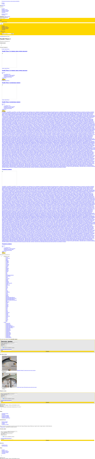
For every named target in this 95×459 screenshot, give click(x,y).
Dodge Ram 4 (81, 120)
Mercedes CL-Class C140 (37, 137)
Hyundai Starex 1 (13, 130)
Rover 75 (28, 227)
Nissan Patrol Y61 (87, 145)
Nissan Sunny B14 (36, 147)
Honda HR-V (18, 127)
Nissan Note (54, 145)
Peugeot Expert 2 (89, 150)
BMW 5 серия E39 (70, 113)
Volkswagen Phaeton (43, 165)
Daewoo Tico (65, 194)
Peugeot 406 (31, 150)
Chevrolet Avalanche (52, 115)
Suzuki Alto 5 (26, 155)
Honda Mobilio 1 (48, 127)
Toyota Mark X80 (45, 235)
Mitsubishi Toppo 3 (10, 218)
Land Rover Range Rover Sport (83, 134)
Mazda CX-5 (41, 136)
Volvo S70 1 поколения (14, 167)
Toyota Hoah (37, 234)
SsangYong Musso (87, 153)
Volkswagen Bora (21, 163)
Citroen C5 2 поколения (54, 119)
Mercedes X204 (82, 139)
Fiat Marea (56, 121)
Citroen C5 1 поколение (45, 119)
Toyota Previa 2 (80, 235)
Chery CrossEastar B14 (9, 115)
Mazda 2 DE (21, 210)
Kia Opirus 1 (14, 133)
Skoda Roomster (30, 153)
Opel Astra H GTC (38, 148)
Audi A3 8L (16, 112)
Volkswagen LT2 (52, 164)
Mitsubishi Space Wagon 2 (87, 143)
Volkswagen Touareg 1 (12, 166)
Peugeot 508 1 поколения (58, 150)
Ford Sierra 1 (30, 124)
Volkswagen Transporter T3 (44, 166)
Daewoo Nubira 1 (54, 194)
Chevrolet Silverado (11, 117)
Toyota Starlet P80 (12, 162)
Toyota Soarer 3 (61, 161)
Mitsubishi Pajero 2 (86, 142)
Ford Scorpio (26, 124)
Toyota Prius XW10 (87, 235)
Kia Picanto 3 (23, 133)
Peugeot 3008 (17, 150)
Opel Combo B (60, 148)
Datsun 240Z (91, 194)
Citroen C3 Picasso (9, 119)
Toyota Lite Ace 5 (18, 235)
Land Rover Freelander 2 (56, 134)
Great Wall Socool (64, 125)
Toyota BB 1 (66, 156)
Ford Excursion (46, 122)
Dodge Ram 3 (77, 120)
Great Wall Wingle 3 (71, 125)
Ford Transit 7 (87, 124)
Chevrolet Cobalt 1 (12, 116)
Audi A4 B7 (37, 112)
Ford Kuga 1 (53, 123)
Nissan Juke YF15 (80, 219)
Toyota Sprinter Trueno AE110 (87, 161)
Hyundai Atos (65, 202)
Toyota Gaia (49, 159)
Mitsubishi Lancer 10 (80, 141)
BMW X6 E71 (45, 114)
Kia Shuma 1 (54, 133)
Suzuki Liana (80, 155)
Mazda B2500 (23, 136)
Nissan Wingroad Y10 (81, 147)
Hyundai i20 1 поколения (61, 128)
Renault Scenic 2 (75, 226)
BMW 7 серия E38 (5, 114)
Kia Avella (35, 132)
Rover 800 (34, 227)
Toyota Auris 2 (38, 156)
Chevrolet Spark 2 (27, 117)
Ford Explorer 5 (91, 122)
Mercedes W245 (59, 139)
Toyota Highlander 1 (79, 159)
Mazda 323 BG (67, 210)
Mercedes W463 (71, 139)
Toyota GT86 (53, 159)
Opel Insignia (91, 148)
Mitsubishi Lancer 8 (8, 142)
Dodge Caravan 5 (39, 120)
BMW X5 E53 (35, 114)
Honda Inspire (22, 127)
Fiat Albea (25, 121)
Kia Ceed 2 (68, 132)
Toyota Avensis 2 (49, 156)
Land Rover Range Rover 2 (64, 134)
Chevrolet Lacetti (67, 116)
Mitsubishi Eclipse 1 (75, 140)
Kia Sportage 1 (84, 133)
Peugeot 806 (73, 150)
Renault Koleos (87, 151)
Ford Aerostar (85, 121)
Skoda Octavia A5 (9, 153)
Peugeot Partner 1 (14, 151)
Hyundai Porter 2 (23, 129)
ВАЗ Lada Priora (47, 167)
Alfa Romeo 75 (67, 186)
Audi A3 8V (24, 112)
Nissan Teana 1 (47, 147)
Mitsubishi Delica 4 (50, 140)
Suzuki (4, 36)
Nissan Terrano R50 (70, 147)
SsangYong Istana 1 (67, 153)
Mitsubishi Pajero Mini (19, 143)
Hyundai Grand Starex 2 (39, 128)
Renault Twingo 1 (5, 227)
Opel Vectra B (51, 149)
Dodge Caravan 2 (22, 120)
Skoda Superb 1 (36, 153)
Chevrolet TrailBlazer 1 (82, 117)
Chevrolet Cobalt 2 (19, 116)
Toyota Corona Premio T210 (39, 158)
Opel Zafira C (75, 149)
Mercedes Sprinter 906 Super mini (16, 138)
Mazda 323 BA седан (36, 210)
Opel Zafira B (70, 149)
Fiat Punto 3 (73, 121)
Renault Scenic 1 (69, 226)
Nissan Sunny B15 (42, 147)
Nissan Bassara (88, 218)
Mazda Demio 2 (60, 136)
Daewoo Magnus (29, 194)
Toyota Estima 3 (43, 159)
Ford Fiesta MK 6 (9, 123)
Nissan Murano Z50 (29, 145)
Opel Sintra (37, 149)
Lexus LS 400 (45, 135)
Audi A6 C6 (65, 112)
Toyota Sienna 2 (50, 161)
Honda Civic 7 (72, 126)
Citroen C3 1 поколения (83, 118)
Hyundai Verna (60, 130)
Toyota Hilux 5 (6, 234)
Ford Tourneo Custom (53, 124)
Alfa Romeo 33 (61, 186)
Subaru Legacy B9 (68, 154)
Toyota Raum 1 (12, 161)
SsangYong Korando (74, 153)
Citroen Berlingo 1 (66, 118)
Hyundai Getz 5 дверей (31, 128)
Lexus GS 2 (9, 135)
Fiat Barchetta (29, 121)
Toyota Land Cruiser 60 (76, 234)
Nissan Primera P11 (40, 146)
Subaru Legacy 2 (50, 154)
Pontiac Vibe (31, 151)
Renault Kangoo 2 (76, 151)
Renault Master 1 (31, 226)
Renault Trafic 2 (91, 226)
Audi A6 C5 (61, 112)
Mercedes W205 (15, 139)
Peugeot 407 (35, 150)
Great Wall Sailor (58, 125)
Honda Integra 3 (27, 127)
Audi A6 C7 (76, 112)
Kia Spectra (75, 133)
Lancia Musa (17, 134)
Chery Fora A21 (16, 115)
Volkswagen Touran (27, 166)
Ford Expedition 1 (52, 122)
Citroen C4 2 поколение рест (36, 119)
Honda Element (4, 127)
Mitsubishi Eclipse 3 (88, 140)
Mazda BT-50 (37, 136)
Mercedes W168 (86, 138)
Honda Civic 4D (57, 126)
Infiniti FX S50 (65, 130)
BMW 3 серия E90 (51, 113)
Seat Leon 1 (70, 227)
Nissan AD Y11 (43, 218)
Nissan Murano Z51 (35, 145)
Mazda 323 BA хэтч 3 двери (44, 210)
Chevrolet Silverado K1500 (19, 117)
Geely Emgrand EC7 (9, 125)
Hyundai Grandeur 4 (53, 128)
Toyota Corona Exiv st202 (22, 158)
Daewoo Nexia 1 (39, 194)
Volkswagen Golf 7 (6, 164)
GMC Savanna (24, 125)
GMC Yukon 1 (35, 125)
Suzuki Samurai (84, 155)
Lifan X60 (84, 135)
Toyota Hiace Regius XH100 (71, 159)
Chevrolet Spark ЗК (33, 117)
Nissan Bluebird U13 (10, 219)
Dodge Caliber (16, 120)
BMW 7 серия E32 (90, 113)
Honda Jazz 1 (33, 127)
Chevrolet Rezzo (5, 117)
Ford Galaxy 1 (38, 123)
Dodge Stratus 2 (9, 121)
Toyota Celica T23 (57, 157)
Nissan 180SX (21, 218)
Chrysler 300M (14, 118)
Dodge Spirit (86, 120)
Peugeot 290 (12, 150)
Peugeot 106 (84, 149)
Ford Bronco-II (89, 121)
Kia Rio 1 (30, 133)
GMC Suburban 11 (30, 125)
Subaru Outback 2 (84, 154)
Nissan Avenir (76, 218)
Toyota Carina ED (18, 157)
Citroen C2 (77, 118)
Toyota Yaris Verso (9, 163)
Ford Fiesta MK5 (14, 123)
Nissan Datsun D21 (55, 219)
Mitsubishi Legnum (21, 142)
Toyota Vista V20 (53, 162)
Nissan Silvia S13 (81, 146)
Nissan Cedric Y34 (31, 219)
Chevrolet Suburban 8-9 (49, 117)
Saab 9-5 (45, 227)
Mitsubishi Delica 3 (44, 140)
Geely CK (3, 125)
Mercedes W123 (58, 138)
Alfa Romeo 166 (49, 186)
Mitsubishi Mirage (34, 142)
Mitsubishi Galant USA (31, 141)
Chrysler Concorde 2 (20, 118)
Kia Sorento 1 (63, 133)
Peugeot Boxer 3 (83, 150)
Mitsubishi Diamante (57, 140)
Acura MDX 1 (4, 186)
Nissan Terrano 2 (64, 147)
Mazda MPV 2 (75, 136)
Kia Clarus (89, 132)
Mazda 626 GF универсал (16, 136)
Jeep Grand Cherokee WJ (88, 131)
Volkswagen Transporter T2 (35, 166)
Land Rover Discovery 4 (39, 134)
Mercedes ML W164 (63, 137)
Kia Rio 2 (34, 133)
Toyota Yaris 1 (84, 162)
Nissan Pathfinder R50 (59, 145)
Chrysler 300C (9, 118)
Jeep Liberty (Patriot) (30, 132)
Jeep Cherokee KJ (64, 131)
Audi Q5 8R (89, 112)
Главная (3, 8)
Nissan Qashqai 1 (53, 146)
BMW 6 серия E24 (77, 113)
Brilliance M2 (50, 114)
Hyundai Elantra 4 (82, 202)
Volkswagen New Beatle (66, 164)
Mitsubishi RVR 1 (51, 143)
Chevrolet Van (4, 118)
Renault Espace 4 (58, 151)
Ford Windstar (92, 124)
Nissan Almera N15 (64, 218)
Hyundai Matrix (18, 129)
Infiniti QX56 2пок (5, 131)
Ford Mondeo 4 (84, 123)
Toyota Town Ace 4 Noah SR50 (45, 162)
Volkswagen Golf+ (21, 164)
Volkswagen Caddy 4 (42, 163)
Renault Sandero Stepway (62, 226)
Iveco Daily (34, 131)
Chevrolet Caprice (86, 115)
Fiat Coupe (43, 121)
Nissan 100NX (16, 218)
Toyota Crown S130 (86, 158)
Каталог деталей (5, 9)
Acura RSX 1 (19, 186)
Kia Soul (72, 133)
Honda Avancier (36, 126)
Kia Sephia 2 (50, 133)
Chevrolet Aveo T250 (59, 115)
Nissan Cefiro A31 (37, 219)
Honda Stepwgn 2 (8, 202)
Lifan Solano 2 (80, 135)
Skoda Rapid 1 (20, 153)
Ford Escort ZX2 (41, 122)
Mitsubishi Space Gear (63, 143)
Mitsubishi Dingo (63, 140)
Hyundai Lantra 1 (6, 129)
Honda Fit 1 (9, 127)
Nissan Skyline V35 (29, 147)
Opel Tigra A (41, 149)
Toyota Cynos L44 (27, 159)
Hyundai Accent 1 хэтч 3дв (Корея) (48, 202)
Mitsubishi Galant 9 (25, 141)
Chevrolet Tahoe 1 (63, 117)
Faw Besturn (15, 121)
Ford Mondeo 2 (74, 123)
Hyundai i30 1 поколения (70, 128)
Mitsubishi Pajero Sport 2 (44, 143)
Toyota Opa (55, 235)
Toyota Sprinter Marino (67, 161)
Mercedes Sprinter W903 (34, 138)
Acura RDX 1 (14, 186)
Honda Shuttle (89, 127)
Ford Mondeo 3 (79, 123)
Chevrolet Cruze (31, 116)
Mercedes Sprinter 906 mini (6, 138)
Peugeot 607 (69, 150)
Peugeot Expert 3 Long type (6, 151)
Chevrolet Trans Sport (89, 117)
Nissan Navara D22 (42, 145)
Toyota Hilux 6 (11, 234)
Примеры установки (5, 10)
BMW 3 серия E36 (38, 113)
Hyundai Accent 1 (39, 202)
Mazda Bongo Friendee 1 (30, 136)
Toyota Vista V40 (59, 162)
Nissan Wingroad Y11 (89, 147)
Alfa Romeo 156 (38, 186)
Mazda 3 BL (26, 210)
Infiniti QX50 (87, 130)
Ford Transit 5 (73, 124)
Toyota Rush (40, 161)
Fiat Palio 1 (60, 121)
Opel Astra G (24, 148)
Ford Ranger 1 (12, 124)
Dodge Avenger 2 (11, 120)
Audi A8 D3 (80, 112)
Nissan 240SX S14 (32, 218)
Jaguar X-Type (54, 131)
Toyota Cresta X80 (73, 158)
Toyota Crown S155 (14, 159)
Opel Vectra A (46, 149)
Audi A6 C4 (56, 112)
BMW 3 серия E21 (16, 113)
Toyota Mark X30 (39, 235)
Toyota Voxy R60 (69, 162)
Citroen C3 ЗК (14, 119)
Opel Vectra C (56, 149)
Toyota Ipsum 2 (49, 234)
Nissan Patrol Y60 (80, 145)
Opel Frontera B (85, 148)
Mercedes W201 (91, 138)
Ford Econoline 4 (20, 122)
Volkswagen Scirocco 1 (83, 165)
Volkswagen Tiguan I (5, 166)
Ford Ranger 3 (16, 124)
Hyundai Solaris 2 (63, 129)
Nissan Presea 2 (27, 146)
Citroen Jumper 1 (73, 119)
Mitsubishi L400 (74, 141)
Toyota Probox (7, 161)
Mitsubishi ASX (13, 140)
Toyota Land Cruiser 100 (60, 234)
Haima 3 (82, 125)
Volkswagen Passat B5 (13, 165)
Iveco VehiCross (44, 131)
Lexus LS (37, 135)
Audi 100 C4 (88, 186)
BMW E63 (20, 114)
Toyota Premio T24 (70, 235)
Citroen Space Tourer (84, 119)
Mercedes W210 (32, 139)
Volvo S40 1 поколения (91, 166)
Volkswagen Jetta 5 (40, 164)
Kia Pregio (27, 133)
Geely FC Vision (15, 125)
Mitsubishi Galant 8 (18, 141)
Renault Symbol (86, 226)
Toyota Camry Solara (76, 156)
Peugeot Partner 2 (20, 151)
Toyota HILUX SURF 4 (30, 234)
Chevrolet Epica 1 (43, 116)
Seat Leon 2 (75, 227)
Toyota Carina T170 (24, 157)
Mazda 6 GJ (86, 210)
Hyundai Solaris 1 (57, 129)
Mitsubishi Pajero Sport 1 (35, 143)
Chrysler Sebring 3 (60, 118)
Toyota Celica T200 (51, 157)
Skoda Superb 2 (41, 153)
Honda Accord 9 (25, 126)
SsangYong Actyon (52, 153)
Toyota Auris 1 (33, 156)
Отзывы (3, 3)
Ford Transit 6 (78, 124)
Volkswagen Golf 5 (85, 163)
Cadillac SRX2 (76, 114)
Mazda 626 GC (90, 210)
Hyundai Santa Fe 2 (44, 129)
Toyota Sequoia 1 (44, 161)
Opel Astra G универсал (31, 148)
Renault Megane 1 (42, 226)
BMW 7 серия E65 (12, 114)
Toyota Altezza (28, 156)
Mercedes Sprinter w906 (42, 138)
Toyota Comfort (70, 157)
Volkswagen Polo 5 (76, 165)
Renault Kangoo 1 (69, 151)
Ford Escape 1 (26, 122)
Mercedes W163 (75, 138)
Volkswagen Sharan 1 (90, 165)
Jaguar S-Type (49, 131)
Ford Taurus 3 (39, 124)
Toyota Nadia (50, 235)
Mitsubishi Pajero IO (12, 143)
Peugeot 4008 (26, 150)
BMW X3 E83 (30, 114)
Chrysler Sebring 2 (53, 118)
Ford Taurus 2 (35, 124)
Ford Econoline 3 (15, 122)
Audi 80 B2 (92, 186)
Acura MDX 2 (9, 186)
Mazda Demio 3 (65, 136)
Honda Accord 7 (5, 126)
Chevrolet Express (61, 116)
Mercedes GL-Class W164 (55, 137)
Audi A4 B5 (28, 112)
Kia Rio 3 (37, 133)
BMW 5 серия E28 (57, 113)
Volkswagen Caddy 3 (35, 163)
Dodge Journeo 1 (57, 120)
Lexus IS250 (29, 135)
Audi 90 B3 (12, 112)
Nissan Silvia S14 (87, 146)
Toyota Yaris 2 (89, 162)
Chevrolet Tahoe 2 (69, 117)
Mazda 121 (17, 210)
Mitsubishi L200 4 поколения (66, 141)
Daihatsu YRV (86, 194)
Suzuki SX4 (6, 156)
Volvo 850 (72, 166)
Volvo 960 (81, 166)
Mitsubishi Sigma (56, 143)
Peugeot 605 (64, 150)
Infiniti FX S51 (70, 130)
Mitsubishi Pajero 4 (6, 143)
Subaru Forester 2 (27, 154)
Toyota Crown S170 (21, 159)
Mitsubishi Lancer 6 (87, 141)
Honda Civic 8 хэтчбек (79, 126)
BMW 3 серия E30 (23, 113)
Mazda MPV (71, 136)
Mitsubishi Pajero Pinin (27, 143)
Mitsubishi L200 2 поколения (47, 141)
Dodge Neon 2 (62, 120)
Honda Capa (41, 126)
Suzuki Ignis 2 (66, 155)
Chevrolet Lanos (73, 116)
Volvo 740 (69, 166)
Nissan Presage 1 (11, 146)
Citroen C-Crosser (72, 118)
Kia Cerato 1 (77, 132)
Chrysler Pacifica (34, 118)
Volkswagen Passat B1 (73, 164)
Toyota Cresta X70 (67, 158)
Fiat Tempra (80, 121)
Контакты (3, 12)
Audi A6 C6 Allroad (70, 112)
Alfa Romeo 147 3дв (24, 186)
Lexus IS (20, 135)
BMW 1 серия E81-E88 (9, 113)
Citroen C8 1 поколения (62, 119)
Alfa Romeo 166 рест (55, 186)
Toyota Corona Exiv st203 (30, 158)
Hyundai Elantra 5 (88, 202)
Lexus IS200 (25, 135)
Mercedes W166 (80, 138)
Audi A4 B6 (33, 112)
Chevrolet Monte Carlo (79, 116)
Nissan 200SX (26, 218)
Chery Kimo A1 (21, 115)
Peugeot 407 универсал (41, 150)
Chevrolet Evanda (55, 116)
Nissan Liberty (90, 219)
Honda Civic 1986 (51, 126)
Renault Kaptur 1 (81, 151)
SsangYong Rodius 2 (15, 154)
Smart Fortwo (47, 153)
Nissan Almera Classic (50, 218)
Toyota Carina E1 (12, 157)
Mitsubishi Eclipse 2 (82, 140)
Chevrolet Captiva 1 (6, 116)
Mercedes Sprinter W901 (26, 138)
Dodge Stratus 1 (4, 121)
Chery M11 (26, 115)
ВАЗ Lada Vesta (53, 167)
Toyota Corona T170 (47, 158)
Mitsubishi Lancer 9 (15, 142)
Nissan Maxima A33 (9, 145)
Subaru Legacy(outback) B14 (76, 154)
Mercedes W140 (69, 138)
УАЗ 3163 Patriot (59, 167)
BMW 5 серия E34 (64, 113)
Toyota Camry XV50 (5, 157)
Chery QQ (30, 115)
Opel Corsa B (65, 148)
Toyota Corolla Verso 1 (13, 158)
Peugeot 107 (88, 149)
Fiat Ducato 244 (52, 121)
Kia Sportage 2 (90, 133)
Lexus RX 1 (54, 135)
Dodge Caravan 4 (34, 120)
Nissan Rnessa (69, 146)
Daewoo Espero (17, 194)
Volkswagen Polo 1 (56, 165)
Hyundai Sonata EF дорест (76, 129)
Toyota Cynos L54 (34, 159)
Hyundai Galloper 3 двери (10, 128)
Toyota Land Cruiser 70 (84, 234)
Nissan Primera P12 (47, 146)
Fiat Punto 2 (69, 121)
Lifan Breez (63, 135)
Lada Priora (7, 134)
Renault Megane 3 (55, 226)
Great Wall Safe (53, 125)
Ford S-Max (21, 124)
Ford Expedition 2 (58, 122)
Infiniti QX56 (91, 130)
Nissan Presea (23, 146)
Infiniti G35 (82, 130)
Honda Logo (43, 127)
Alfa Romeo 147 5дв (31, 186)
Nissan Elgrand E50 (62, 219)
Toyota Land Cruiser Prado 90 (10, 235)
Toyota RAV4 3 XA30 (33, 161)
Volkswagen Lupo (58, 164)
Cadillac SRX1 (71, 114)
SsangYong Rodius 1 (8, 154)
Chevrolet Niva (86, 116)
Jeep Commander (76, 131)
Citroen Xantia (90, 119)
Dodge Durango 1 (46, 120)
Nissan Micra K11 (16, 145)
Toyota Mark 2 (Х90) (32, 235)
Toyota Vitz (64, 162)
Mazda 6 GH (81, 210)
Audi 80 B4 (8, 112)
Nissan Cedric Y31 (24, 219)
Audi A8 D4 (84, 112)
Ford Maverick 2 (63, 123)
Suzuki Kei (75, 155)
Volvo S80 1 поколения (22, 167)
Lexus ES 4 (90, 134)
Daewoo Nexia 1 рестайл (47, 194)
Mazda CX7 (46, 136)
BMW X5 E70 (40, 114)
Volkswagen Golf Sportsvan (13, 164)
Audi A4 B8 (41, 112)
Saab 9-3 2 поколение (40, 227)
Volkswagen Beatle (15, 163)
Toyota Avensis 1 (43, 156)
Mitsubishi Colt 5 (32, 140)
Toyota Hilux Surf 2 (23, 234)
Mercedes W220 (48, 139)
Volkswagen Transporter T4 (53, 166)
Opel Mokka (17, 149)
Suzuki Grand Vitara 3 (54, 155)
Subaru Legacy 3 (56, 154)
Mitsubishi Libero (27, 142)
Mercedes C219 (30, 137)
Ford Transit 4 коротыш (67, 124)
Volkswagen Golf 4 (79, 163)
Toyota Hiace (58, 159)
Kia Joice (92, 132)
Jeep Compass (81, 131)
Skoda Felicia (89, 227)
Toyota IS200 (54, 234)
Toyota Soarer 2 (55, 161)
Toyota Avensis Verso (55, 156)
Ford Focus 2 (24, 123)
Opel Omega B (32, 149)
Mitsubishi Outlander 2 (56, 142)
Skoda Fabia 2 (84, 227)
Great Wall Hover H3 (47, 125)
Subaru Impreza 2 (33, 154)
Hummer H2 (30, 202)
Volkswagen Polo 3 (63, 165)
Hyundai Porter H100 (30, 129)
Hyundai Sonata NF (7, 130)
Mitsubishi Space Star (78, 143)
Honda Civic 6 (67, 126)
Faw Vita (21, 121)
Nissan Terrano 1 (58, 147)
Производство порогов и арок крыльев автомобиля (10, 1)
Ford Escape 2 (31, 122)
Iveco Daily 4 (39, 131)
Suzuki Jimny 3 (70, 155)
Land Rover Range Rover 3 (73, 134)
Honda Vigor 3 (25, 202)
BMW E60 (17, 114)
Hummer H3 (34, 202)
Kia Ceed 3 (72, 132)
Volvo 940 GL (77, 166)
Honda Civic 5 (62, 126)
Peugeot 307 (22, 150)
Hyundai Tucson (54, 130)
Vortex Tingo (28, 167)
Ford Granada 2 (47, 123)
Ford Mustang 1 (90, 123)
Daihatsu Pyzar (75, 194)
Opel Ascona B (15, 148)
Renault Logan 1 (19, 226)
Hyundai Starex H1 (25, 130)
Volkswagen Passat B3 (88, 164)
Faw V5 (18, 121)
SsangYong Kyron (81, 153)
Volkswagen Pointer (50, 165)
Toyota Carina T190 (31, 157)
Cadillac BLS (55, 114)
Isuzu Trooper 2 (29, 131)
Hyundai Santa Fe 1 (37, 129)
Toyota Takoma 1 (36, 162)
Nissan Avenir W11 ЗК (82, 218)
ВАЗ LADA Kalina (42, 167)
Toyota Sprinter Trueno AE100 (76, 161)
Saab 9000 (52, 227)
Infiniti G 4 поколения (76, 130)
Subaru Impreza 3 (39, 154)
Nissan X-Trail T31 (9, 148)
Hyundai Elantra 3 (76, 202)
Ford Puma (7, 124)
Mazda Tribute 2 (14, 137)
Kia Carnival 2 (60, 132)
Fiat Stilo (76, 121)
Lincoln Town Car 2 (12, 210)
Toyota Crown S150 (7, 159)
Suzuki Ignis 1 (61, 155)
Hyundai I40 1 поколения (87, 128)
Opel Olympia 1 (27, 149)
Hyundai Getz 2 (16, 128)
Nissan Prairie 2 (6, 146)
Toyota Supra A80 (31, 162)
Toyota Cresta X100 (60, 158)
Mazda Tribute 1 (8, 137)
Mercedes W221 (54, 139)
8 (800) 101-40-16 (7, 16)
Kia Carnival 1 (55, 132)
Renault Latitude (14, 226)
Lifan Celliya (67, 135)
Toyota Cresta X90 (80, 158)
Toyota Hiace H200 (63, 159)
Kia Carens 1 (40, 132)
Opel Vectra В (60, 149)
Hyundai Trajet (49, 130)
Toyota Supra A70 (24, 162)
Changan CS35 (81, 114)
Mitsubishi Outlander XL (72, 142)
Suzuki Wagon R (16, 156)
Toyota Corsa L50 (54, 158)
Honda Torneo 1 (19, 202)
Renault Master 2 (36, 226)
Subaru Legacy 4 (62, 154)
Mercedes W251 (65, 139)
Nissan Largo (85, 219)
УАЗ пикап (64, 167)
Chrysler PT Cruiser (41, 118)
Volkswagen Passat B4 (5, 165)
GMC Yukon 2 (40, 125)
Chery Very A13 (40, 115)
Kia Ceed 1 (64, 132)
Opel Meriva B (12, 149)
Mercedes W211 (37, 139)
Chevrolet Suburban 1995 (41, 117)
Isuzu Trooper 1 (24, 131)
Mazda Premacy (90, 136)
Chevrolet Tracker (75, 117)
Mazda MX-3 (85, 136)
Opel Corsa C (70, 148)
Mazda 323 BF (62, 210)
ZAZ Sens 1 (33, 167)
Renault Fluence (63, 151)
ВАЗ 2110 (36, 167)
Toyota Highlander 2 (86, 159)
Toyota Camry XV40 (90, 156)
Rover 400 (24, 227)
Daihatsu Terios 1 (81, 194)
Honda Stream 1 (14, 202)
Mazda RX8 (4, 137)
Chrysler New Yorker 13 (28, 118)
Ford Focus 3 (29, 123)
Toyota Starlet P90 (18, 162)
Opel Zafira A (65, 149)
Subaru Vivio (17, 155)
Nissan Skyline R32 (9, 147)
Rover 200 (9, 227)
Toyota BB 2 (71, 156)
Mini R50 (86, 139)
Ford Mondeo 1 (68, 123)
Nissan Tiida (76, 147)
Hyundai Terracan (31, 130)
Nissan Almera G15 (57, 218)
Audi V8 (3, 113)
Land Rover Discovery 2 (23, 134)
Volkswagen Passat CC (35, 165)
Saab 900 (48, 227)
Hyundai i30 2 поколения (79, 128)
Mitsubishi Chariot (26, 140)
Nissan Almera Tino (70, 218)
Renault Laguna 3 (8, 226)
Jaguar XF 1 (59, 131)
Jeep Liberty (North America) (21, 132)
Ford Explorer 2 (75, 122)
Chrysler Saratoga (47, 118)
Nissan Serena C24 (75, 146)
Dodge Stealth (91, 120)
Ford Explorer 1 (70, 122)
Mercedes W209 (26, 139)
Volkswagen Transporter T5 (62, 166)
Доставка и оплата (5, 11)
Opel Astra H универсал (45, 148)
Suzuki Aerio (22, 155)
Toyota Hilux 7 (17, 234)
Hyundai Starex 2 (19, 130)
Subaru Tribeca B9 (12, 155)
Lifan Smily (71, 135)
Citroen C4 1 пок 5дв (28, 119)
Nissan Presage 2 (17, 146)
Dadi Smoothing (11, 194)
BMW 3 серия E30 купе (30, 113)
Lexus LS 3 (41, 135)
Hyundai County (70, 202)
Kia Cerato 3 (85, 132)
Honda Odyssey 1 (61, 127)
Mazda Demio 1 (54, 136)
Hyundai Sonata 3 (69, 129)
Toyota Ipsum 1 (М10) (42, 234)
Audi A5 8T (45, 112)
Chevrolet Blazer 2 (79, 115)
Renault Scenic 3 (80, 226)
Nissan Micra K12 (22, 145)
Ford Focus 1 (20, 123)
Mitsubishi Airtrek (8, 140)
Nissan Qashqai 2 (59, 146)
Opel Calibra (56, 148)
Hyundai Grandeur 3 (46, 128)
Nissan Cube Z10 (43, 219)
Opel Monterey (22, 149)
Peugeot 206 (93, 149)
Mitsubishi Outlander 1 (48, 142)
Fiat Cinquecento (39, 121)
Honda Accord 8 (19, 126)
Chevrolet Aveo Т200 (66, 115)
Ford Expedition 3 (64, 122)
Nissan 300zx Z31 (38, 218)
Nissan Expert (74, 219)
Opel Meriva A (7, 149)
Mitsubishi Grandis (39, 141)
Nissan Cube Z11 (49, 219)
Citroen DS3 (68, 119)
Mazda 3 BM (30, 210)
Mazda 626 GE (9, 136)
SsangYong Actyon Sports (60, 153)
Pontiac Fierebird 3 (26, 151)
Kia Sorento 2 (68, 133)
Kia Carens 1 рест (45, 132)
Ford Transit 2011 (60, 124)
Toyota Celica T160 (38, 157)
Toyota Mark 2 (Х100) (25, 235)
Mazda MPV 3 (80, 136)
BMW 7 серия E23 (83, 113)
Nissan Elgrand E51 (68, 219)
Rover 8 (31, 227)
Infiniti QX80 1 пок (11, 131)
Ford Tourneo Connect (45, 124)
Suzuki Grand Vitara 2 (38, 155)
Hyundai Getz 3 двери (23, 128)
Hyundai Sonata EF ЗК (84, 129)
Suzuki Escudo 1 (31, 155)
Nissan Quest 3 (64, 146)
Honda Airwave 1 (31, 126)
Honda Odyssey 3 (73, 127)
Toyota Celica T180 (44, 157)
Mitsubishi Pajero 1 (79, 142)
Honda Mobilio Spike (54, 127)
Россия (3, 2)
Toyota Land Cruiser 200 (69, 234)
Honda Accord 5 (87, 125)
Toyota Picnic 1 (59, 235)
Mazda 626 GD (4, 136)
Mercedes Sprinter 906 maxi (76, 137)
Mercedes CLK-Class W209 (46, 137)
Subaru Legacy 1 (45, 154)
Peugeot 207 (4, 150)
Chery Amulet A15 (88, 114)
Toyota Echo (39, 159)
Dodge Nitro (67, 120)
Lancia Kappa (12, 134)
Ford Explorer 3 (80, 122)
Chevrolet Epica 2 (49, 116)
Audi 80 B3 (4, 112)
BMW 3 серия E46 (44, 113)
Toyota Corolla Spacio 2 (6, 158)
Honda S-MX (84, 127)
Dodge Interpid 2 (51, 120)
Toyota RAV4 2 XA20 (26, 161)
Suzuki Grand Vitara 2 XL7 (46, 155)
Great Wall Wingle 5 (78, 125)
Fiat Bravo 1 (34, 121)
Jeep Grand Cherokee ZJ (13, 132)
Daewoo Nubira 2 (60, 194)
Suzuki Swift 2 (90, 155)
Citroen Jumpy (78, 119)
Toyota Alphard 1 (22, 156)
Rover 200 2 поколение (15, 227)
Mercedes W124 (63, 138)
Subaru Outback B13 (5, 155)
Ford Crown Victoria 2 (8, 122)
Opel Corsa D (75, 148)
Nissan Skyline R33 (16, 147)
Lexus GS (5, 135)
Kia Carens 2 (50, 132)
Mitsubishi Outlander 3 (64, 142)
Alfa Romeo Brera (73, 186)
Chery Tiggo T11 (35, 115)
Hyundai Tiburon (37, 130)
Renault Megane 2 (49, 226)
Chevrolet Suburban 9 (56, 117)
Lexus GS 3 (13, 135)
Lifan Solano (76, 135)
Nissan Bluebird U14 (17, 219)
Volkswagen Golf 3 (72, 163)
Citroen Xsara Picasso (5, 194)
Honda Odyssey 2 (67, 127)
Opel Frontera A (80, 148)
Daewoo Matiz (34, 194)
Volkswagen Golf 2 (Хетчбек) (64, 163)
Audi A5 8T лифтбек (50, 112)
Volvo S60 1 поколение (6, 167)
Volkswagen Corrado (49, 163)
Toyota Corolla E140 (83, 157)
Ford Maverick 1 (57, 123)
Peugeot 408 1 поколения (49, 150)
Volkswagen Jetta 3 (34, 164)
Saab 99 (55, 227)
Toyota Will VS (74, 162)
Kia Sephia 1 (45, 133)
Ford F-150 (4, 123)
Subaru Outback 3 (90, 154)
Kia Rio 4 (41, 133)
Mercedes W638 (76, 139)
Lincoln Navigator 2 (90, 135)
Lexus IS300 (34, 135)
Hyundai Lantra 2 (12, 129)
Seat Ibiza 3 (62, 227)
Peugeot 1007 (79, 149)
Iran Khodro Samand (18, 131)
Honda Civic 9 (85, 126)
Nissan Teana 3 (53, 147)
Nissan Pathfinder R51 (67, 145)
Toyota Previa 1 (75, 235)
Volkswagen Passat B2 (81, 164)
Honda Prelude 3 (79, 127)
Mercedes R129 (69, 137)
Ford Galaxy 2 (43, 123)
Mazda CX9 (50, 136)
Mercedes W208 (21, 139)
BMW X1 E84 (25, 114)
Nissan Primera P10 (34, 146)
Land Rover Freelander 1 (47, 134)
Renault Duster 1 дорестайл (42, 151)
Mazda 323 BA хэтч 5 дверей (54, 210)
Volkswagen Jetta (27, 164)
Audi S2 (92, 112)
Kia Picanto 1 (18, 133)
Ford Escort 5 (36, 122)
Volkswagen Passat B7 (28, 165)
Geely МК (20, 125)
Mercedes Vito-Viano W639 (51, 138)
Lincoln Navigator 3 (5, 210)
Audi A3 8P (20, 112)
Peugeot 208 (8, 150)
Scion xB (58, 227)
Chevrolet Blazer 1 (73, 115)
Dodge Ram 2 (72, 120)
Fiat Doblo (47, 121)
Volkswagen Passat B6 (20, 165)
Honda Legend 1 (38, 127)
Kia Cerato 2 (81, 132)
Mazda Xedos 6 (19, 137)
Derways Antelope (5, 120)
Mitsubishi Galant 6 (5, 141)
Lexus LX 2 (50, 135)
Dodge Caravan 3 (28, 120)
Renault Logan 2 (25, 226)
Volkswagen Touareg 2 (20, 166)
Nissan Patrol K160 (74, 145)
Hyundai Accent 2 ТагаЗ (58, 202)
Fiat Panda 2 (65, 121)
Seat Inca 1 (66, 227)
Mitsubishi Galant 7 (12, 141)
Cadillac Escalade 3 (60, 114)
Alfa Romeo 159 (43, 186)
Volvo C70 (85, 166)
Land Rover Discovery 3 (31, 134)
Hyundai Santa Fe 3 (50, 129)
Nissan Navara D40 (48, 145)
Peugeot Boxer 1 (78, 150)
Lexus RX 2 (59, 135)
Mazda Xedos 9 (25, 137)
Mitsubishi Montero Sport (41, 142)
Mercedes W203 (10, 139)
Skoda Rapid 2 (25, 153)
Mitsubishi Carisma (20, 140)
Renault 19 (35, 151)
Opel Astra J (51, 148)
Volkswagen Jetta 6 (46, 164)
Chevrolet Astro (46, 115)
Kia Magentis (4, 133)
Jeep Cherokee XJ (70, 131)
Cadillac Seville (66, 114)
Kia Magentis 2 (9, 133)
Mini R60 (89, 139)
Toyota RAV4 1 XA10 (18, 161)
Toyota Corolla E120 (76, 157)
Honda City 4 (46, 126)
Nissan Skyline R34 (23, 147)
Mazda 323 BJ (72, 210)
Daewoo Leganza (23, 194)
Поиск (13, 33)
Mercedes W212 (43, 139)
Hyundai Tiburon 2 (43, 130)
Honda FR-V (13, 127)
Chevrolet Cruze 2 (37, 116)
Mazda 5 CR (77, 210)
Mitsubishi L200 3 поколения (57, 141)
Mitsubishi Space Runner (71, 143)
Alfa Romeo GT (78, 186)
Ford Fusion (33, 123)
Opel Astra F (20, 148)
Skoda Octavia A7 (15, 153)
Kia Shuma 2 (59, 133)
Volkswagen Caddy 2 (27, 163)
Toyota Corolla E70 (90, 157)
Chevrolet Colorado (25, 116)
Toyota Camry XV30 (83, 156)
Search (3, 32)
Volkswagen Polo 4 (69, 165)
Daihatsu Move (70, 194)
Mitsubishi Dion (69, 140)
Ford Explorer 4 (86, 122)
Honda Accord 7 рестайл (12, 126)
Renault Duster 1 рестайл (51, 151)
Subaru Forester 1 (21, 154)
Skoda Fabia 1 (79, 227)
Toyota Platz (64, 235)
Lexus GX (17, 135)
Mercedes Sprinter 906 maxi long (86, 137)
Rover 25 (21, 227)
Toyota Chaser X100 (64, 157)
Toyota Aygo (62, 156)
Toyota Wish (80, 162)
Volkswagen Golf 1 (56, 163)
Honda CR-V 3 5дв (91, 126)
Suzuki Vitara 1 (7, 68)
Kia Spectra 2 (80, 133)
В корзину (3, 79)
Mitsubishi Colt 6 (37, 140)
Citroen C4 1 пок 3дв (20, 119)
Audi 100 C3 (83, 186)
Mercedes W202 (4, 139)
